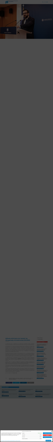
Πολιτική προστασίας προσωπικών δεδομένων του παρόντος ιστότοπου (12, 440)
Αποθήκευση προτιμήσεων (47, 437)
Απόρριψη (47, 435)
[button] (51, 431)
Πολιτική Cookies (3, 440)
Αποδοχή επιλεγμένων (47, 433)
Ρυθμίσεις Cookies (48, 440)
